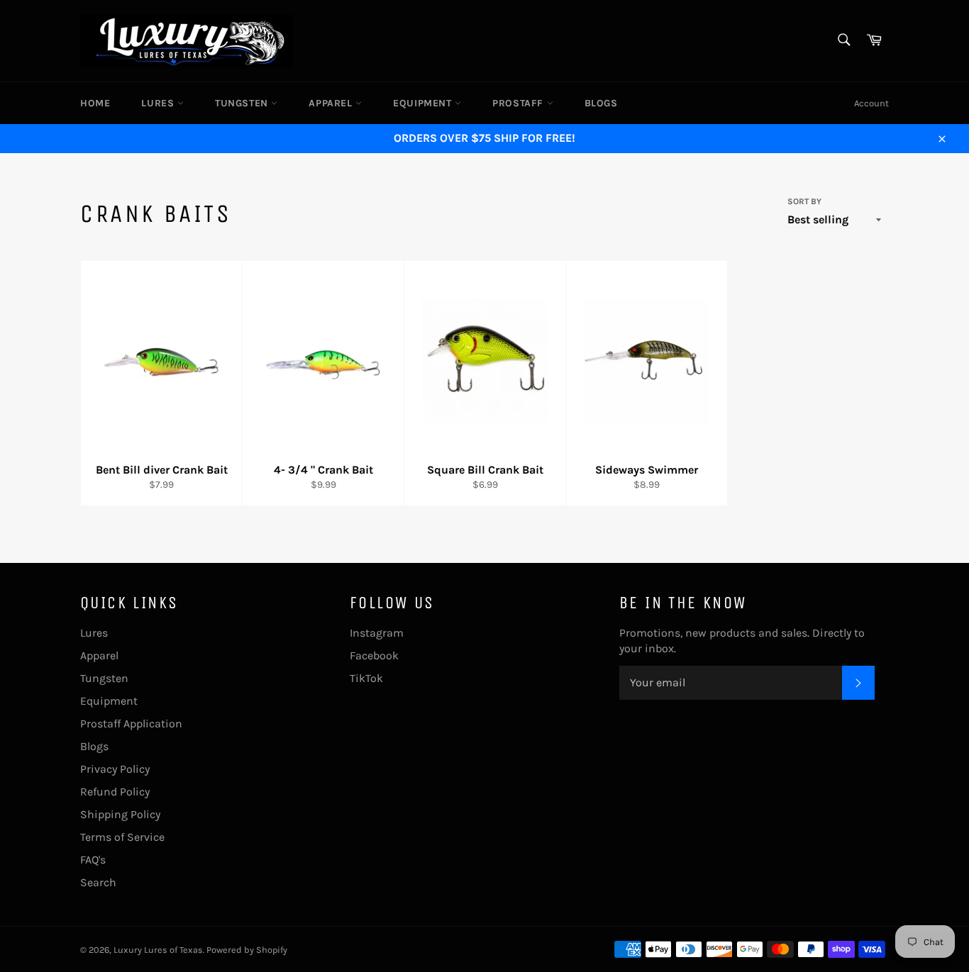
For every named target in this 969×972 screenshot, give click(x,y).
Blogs (601, 103)
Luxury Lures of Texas (158, 949)
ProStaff (519, 103)
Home (95, 103)
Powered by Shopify (246, 949)
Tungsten (243, 103)
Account (871, 103)
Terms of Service (122, 837)
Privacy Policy (115, 769)
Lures (159, 103)
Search (98, 882)
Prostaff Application (131, 723)
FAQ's (93, 859)
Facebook (374, 655)
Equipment (424, 103)
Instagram (377, 632)
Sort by (804, 201)
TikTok (366, 678)
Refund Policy (115, 791)
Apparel (332, 103)
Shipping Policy (120, 814)
